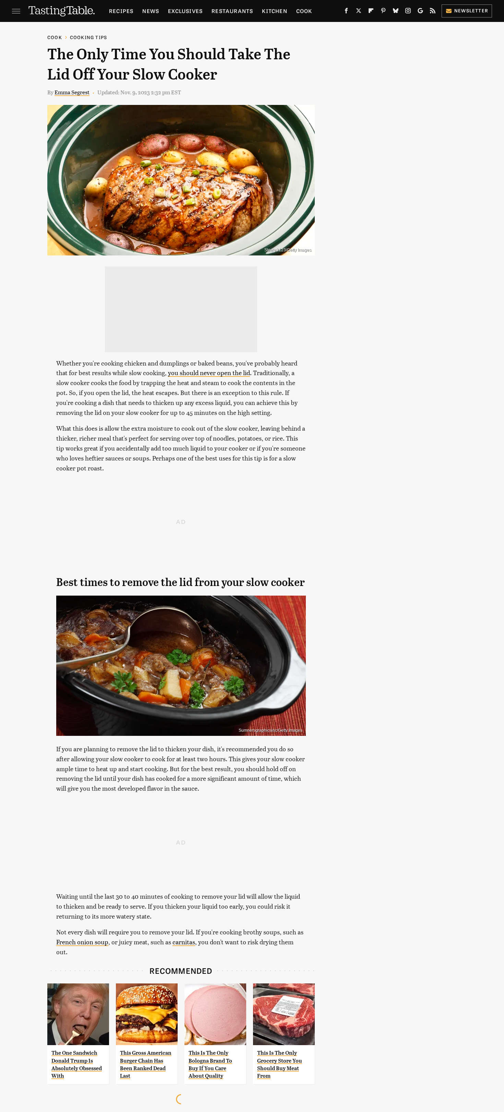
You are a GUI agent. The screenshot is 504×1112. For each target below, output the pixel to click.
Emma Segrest (72, 92)
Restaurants (232, 11)
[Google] (420, 12)
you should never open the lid (209, 372)
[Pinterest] (383, 12)
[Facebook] (346, 12)
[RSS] (432, 12)
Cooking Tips (88, 37)
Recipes (121, 11)
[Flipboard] (371, 12)
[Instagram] (408, 12)
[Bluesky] (395, 12)
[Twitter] (358, 12)
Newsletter (471, 10)
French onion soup (82, 941)
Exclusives (185, 11)
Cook (304, 11)
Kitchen (274, 11)
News (150, 11)
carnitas (183, 941)
